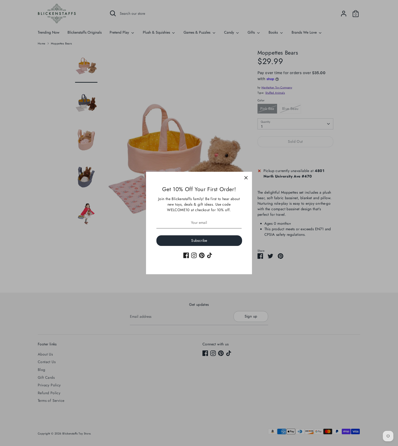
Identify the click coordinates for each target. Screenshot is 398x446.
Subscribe (199, 240)
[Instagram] (194, 255)
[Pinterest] (202, 255)
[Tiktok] (209, 255)
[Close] (246, 178)
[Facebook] (186, 255)
